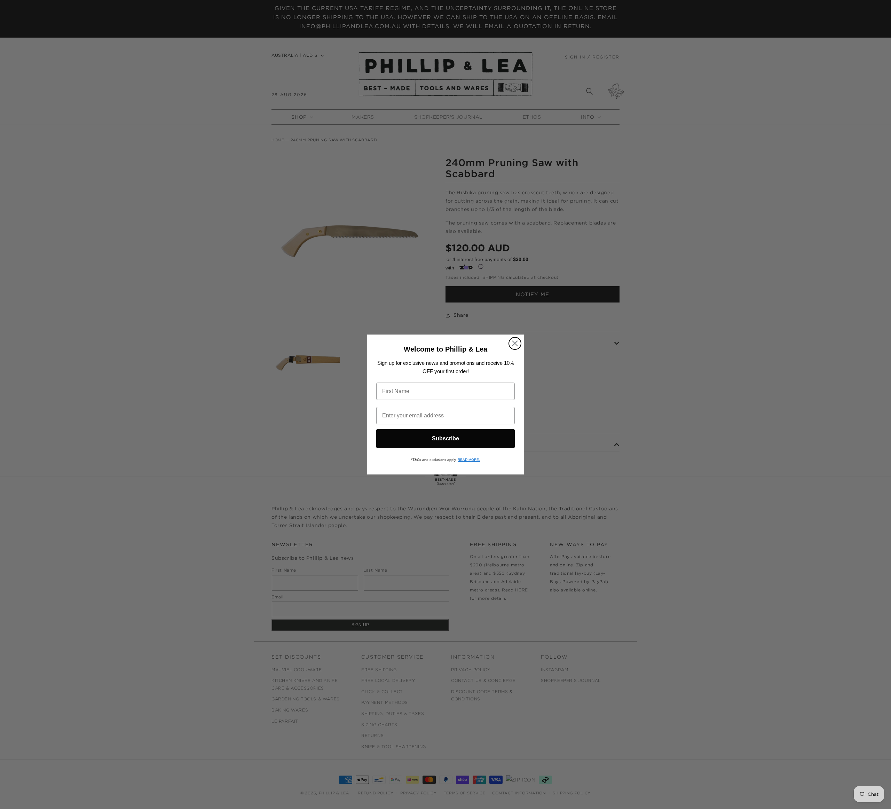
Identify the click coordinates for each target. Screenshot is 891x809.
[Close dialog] (515, 343)
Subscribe (445, 438)
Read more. (469, 460)
